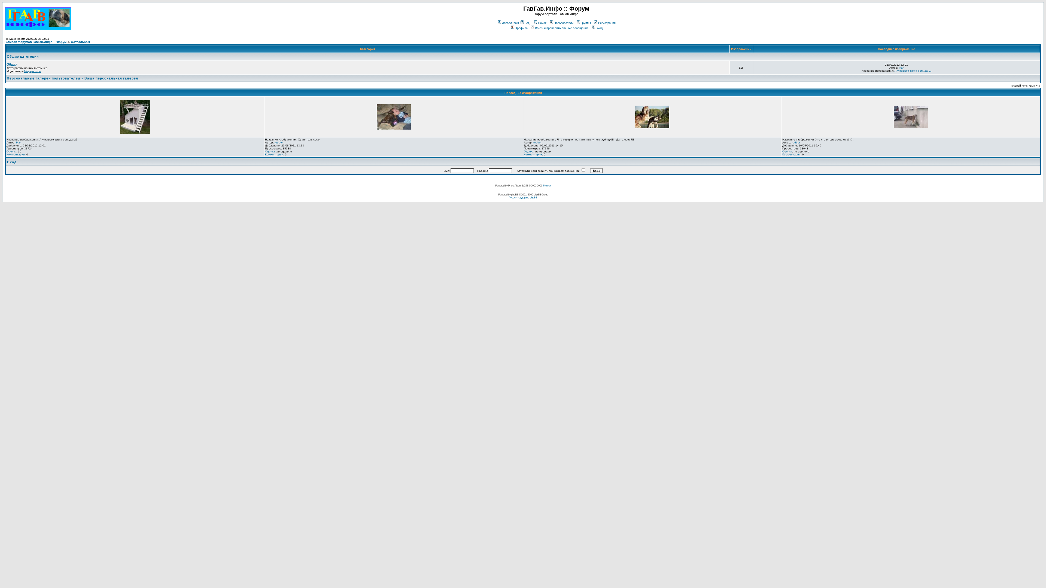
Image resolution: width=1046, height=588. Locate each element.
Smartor (547, 185)
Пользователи (563, 22)
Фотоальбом (510, 22)
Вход (599, 28)
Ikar (901, 67)
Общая (12, 64)
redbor (279, 142)
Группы (586, 22)
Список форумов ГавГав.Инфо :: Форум (36, 42)
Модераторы (32, 71)
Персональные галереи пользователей (43, 78)
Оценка (11, 151)
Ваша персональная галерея (111, 78)
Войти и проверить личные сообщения (561, 28)
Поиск (542, 22)
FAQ (528, 22)
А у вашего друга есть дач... (913, 70)
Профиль (521, 28)
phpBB (514, 194)
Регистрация (607, 22)
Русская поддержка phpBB (523, 197)
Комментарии (16, 154)
